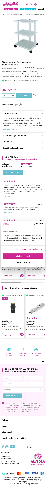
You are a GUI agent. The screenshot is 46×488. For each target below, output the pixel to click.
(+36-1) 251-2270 (10, 461)
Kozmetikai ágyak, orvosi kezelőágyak (25, 15)
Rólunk (5, 420)
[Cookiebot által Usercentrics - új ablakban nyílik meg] (33, 224)
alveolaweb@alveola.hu (10, 464)
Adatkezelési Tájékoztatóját (16, 407)
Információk (7, 432)
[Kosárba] (22, 275)
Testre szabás (21, 262)
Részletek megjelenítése (29, 249)
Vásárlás (5, 426)
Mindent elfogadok (23, 256)
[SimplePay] (23, 475)
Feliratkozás (12, 396)
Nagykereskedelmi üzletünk (14, 438)
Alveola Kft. (5, 453)
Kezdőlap (5, 15)
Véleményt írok (13, 173)
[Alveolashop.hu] (10, 4)
